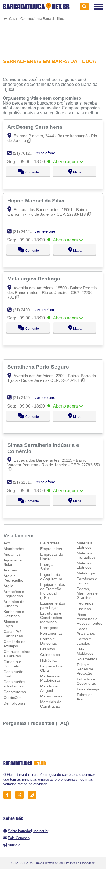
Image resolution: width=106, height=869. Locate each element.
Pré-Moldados (85, 651)
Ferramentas (51, 633)
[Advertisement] (53, 36)
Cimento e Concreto (12, 664)
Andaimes (12, 554)
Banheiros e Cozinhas (14, 613)
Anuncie (14, 845)
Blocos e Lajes (11, 623)
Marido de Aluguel (49, 688)
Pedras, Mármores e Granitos (87, 593)
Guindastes (50, 654)
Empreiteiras (51, 549)
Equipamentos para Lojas (52, 605)
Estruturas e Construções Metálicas (51, 617)
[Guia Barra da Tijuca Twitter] (21, 795)
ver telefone (45, 153)
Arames (10, 570)
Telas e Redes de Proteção (85, 669)
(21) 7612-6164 (26, 153)
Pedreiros (85, 603)
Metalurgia (86, 573)
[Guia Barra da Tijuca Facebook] (8, 795)
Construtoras (15, 692)
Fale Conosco (19, 838)
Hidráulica (48, 660)
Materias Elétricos (84, 565)
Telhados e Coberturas (86, 681)
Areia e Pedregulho (13, 578)
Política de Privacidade (80, 862)
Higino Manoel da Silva (36, 200)
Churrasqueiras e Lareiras (17, 654)
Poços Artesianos (86, 631)
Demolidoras (14, 703)
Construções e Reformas (14, 684)
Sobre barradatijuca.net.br (28, 831)
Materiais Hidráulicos (86, 555)
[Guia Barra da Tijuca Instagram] (33, 795)
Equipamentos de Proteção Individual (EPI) (52, 591)
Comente (31, 172)
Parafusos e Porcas (87, 581)
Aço (7, 543)
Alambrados (14, 549)
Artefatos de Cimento (14, 603)
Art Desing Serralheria (35, 127)
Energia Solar (47, 566)
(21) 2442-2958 (26, 231)
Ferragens (49, 627)
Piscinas (84, 609)
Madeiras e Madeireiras (50, 678)
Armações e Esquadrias (14, 593)
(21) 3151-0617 (26, 482)
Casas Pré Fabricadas (13, 633)
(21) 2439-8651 (26, 397)
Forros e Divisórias (48, 641)
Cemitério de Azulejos (15, 643)
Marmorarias (51, 696)
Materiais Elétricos (84, 545)
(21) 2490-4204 (26, 310)
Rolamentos (87, 659)
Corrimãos (12, 697)
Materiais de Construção (50, 704)
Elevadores (50, 543)
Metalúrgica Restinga (34, 279)
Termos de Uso (54, 862)
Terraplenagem (90, 689)
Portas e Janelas (84, 641)
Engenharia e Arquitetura (51, 576)
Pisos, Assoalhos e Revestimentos (89, 618)
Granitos (47, 649)
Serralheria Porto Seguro (38, 367)
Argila (8, 586)
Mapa (77, 172)
